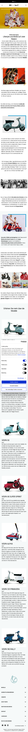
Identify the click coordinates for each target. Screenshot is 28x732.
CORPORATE (4, 716)
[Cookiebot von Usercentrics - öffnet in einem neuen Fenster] (21, 342)
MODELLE (3, 687)
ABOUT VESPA (4, 701)
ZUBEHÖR (3, 697)
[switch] (25, 365)
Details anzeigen (22, 354)
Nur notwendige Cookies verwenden (14, 389)
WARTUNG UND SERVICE (6, 706)
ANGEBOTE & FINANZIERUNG (7, 692)
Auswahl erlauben (14, 385)
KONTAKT (3, 711)
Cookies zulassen (14, 382)
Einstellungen (21, 378)
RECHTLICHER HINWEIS (6, 721)
